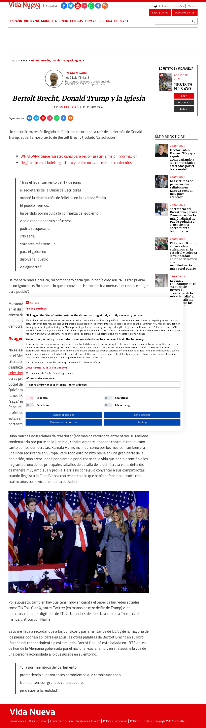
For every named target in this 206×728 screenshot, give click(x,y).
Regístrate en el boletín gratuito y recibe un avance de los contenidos (76, 162)
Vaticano (31, 20)
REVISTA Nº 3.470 (183, 86)
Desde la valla (76, 73)
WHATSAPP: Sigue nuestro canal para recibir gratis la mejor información (79, 156)
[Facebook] (29, 118)
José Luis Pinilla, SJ (77, 77)
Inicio (14, 60)
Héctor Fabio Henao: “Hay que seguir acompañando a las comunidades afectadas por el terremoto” (182, 159)
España (16, 20)
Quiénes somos (38, 721)
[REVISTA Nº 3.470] (165, 82)
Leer (184, 96)
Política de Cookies (141, 721)
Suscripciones (160, 12)
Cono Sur (179, 6)
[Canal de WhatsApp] (91, 6)
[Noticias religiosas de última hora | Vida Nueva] (24, 5)
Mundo (47, 20)
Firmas (91, 20)
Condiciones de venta (88, 721)
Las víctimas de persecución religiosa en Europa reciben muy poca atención (181, 189)
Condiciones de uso (61, 721)
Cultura (105, 20)
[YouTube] (43, 118)
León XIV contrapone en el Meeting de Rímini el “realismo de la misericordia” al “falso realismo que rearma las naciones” (183, 293)
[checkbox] (30, 398)
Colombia (164, 6)
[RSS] (70, 118)
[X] (36, 118)
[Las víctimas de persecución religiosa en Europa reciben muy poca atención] (161, 181)
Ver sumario (184, 102)
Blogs (24, 60)
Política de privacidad (115, 721)
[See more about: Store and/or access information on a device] (175, 385)
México (192, 6)
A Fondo (61, 20)
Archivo (183, 109)
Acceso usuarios (185, 12)
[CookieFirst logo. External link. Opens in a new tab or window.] (33, 302)
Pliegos (76, 20)
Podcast (121, 20)
